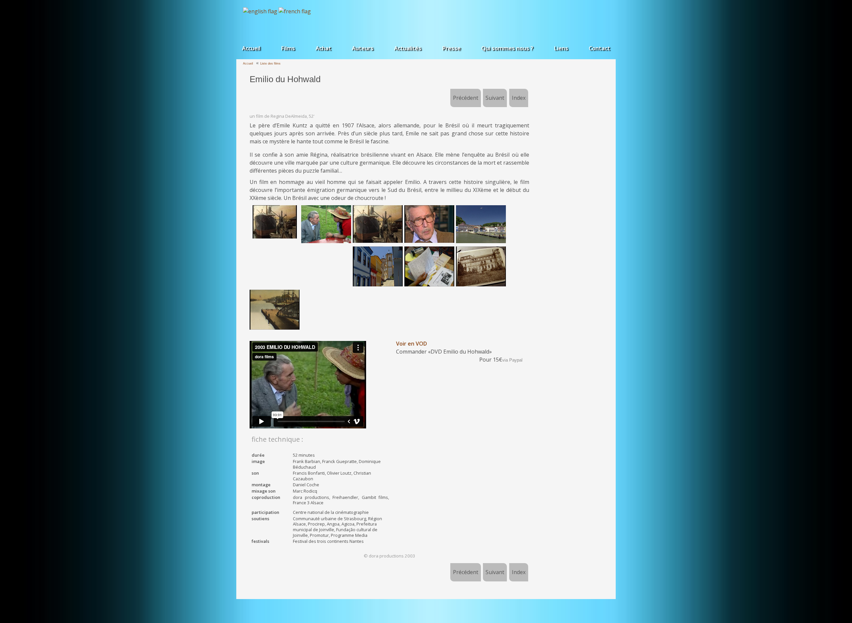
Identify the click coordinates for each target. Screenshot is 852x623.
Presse (451, 48)
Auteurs (362, 48)
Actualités (407, 48)
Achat (323, 48)
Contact (599, 48)
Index (519, 97)
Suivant (495, 97)
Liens (561, 48)
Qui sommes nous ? (507, 48)
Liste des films (270, 63)
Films (288, 48)
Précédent (465, 97)
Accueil (251, 48)
